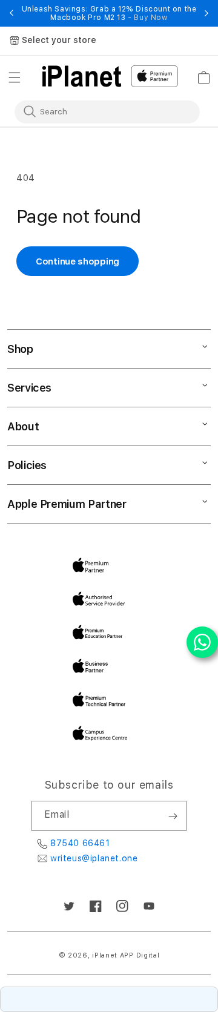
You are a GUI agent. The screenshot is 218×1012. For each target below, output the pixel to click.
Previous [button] (11, 13)
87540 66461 (80, 843)
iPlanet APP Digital (125, 955)
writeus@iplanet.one (93, 858)
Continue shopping (77, 261)
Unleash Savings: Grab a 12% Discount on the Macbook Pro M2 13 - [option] (109, 13)
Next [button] (206, 13)
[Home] (81, 76)
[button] (14, 77)
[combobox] (99, 111)
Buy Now (150, 17)
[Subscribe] (172, 816)
